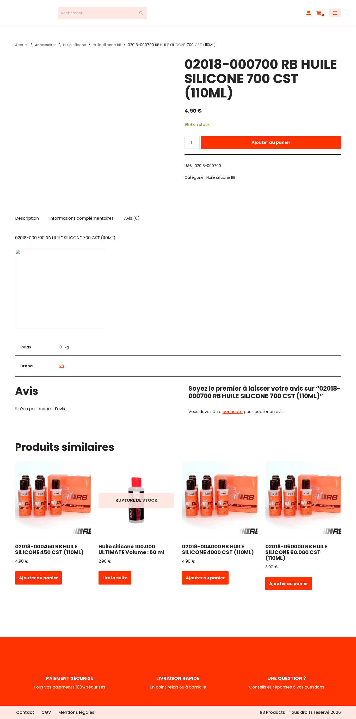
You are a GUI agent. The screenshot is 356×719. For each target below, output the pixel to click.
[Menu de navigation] (335, 13)
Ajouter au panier (270, 142)
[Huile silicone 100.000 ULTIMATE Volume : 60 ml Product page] (136, 500)
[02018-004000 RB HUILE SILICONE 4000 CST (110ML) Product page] (220, 500)
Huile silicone (74, 44)
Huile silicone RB (107, 44)
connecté (233, 412)
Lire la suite (114, 578)
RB (61, 365)
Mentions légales (76, 712)
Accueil (21, 44)
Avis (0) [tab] (132, 218)
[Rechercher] (141, 13)
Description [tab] (27, 218)
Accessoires (46, 44)
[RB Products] (32, 13)
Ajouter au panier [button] (38, 578)
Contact (25, 712)
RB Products (272, 712)
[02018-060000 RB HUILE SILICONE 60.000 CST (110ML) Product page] (303, 500)
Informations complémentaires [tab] (81, 218)
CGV (46, 712)
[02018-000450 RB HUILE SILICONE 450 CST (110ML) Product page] (53, 500)
